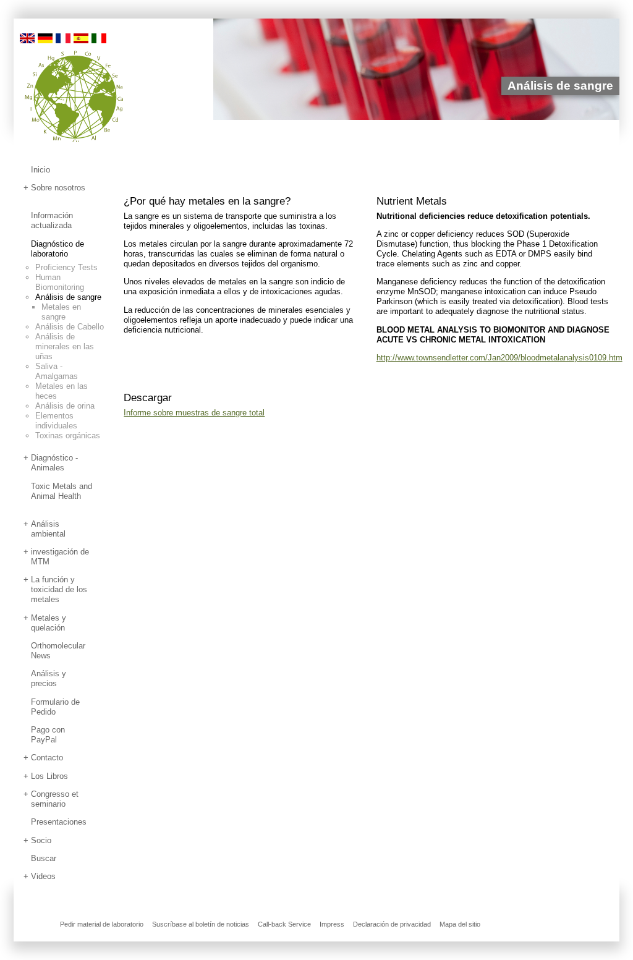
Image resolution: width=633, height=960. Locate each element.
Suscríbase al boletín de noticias (200, 924)
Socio (41, 840)
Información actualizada (52, 220)
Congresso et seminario (55, 799)
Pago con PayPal (48, 734)
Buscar (43, 858)
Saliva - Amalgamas (56, 371)
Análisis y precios (48, 678)
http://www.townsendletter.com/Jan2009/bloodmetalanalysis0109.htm (499, 357)
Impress (332, 924)
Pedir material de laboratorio (101, 924)
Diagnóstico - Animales (54, 462)
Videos (43, 876)
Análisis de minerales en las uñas (64, 346)
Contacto (47, 757)
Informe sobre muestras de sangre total (194, 412)
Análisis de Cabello (69, 326)
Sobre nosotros (58, 187)
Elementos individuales (56, 420)
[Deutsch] (45, 37)
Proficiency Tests (66, 267)
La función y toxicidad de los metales (59, 589)
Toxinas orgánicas (67, 435)
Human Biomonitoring (59, 282)
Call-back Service (284, 924)
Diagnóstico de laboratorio (57, 248)
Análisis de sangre (68, 297)
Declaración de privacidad (392, 924)
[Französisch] (63, 37)
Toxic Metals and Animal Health (61, 491)
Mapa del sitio (460, 924)
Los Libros (49, 776)
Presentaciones (59, 821)
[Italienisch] (98, 37)
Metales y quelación (48, 622)
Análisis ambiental (48, 528)
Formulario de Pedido (55, 706)
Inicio (40, 169)
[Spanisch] (81, 37)
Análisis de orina (65, 405)
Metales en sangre (61, 311)
